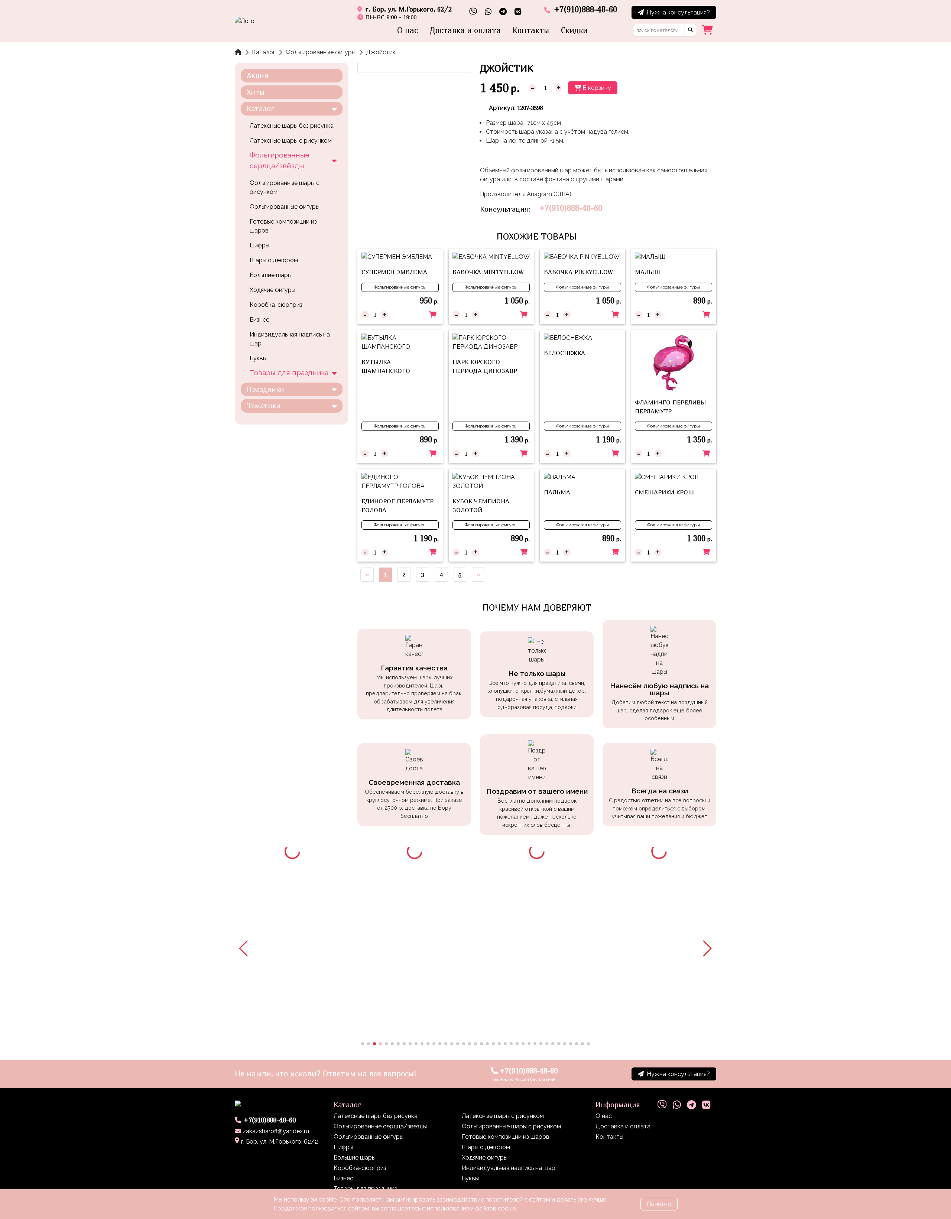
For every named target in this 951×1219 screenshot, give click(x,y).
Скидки (574, 30)
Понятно (659, 1203)
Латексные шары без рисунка (292, 125)
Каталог (263, 52)
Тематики (263, 405)
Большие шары (271, 275)
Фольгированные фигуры (321, 52)
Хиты (255, 92)
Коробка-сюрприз (276, 304)
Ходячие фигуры (272, 289)
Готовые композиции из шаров (283, 226)
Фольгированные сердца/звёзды (279, 160)
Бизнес (259, 319)
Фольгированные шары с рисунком (284, 187)
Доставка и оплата (465, 30)
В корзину (596, 87)
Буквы (258, 358)
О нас (407, 30)
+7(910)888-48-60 (570, 208)
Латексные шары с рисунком (291, 140)
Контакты (531, 30)
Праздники (265, 389)
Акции (258, 75)
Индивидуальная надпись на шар (290, 339)
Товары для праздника (289, 372)
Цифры (259, 245)
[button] (243, 948)
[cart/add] (433, 314)
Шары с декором (274, 260)
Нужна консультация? (678, 12)
